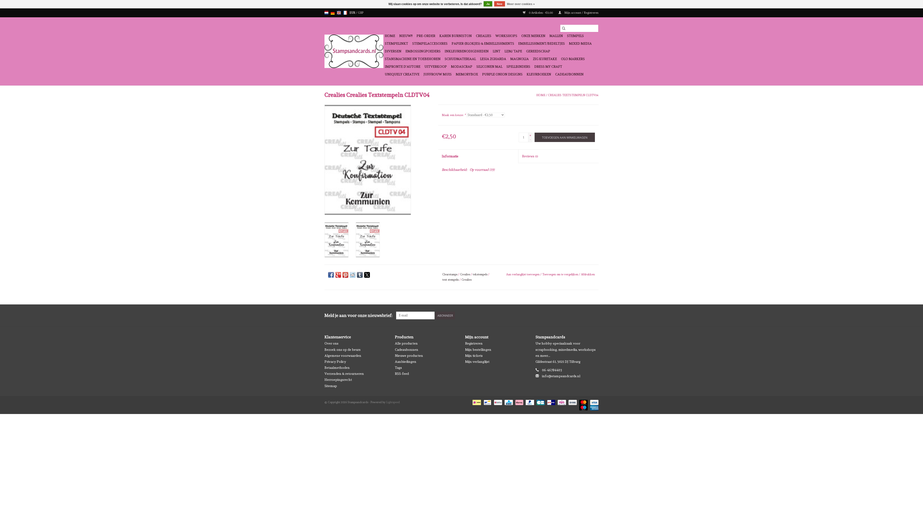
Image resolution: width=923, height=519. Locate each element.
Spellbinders (518, 66)
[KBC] (508, 401)
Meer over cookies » (521, 4)
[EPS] (561, 401)
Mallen (556, 36)
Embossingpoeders (423, 51)
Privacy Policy (335, 362)
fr (345, 13)
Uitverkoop (435, 66)
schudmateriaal (460, 59)
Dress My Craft (548, 66)
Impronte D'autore (402, 66)
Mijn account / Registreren (581, 12)
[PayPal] (529, 401)
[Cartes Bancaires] (540, 401)
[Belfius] (497, 401)
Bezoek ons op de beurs (342, 350)
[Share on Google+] (338, 275)
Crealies (483, 36)
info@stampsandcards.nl (561, 376)
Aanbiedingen (405, 362)
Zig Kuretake (545, 59)
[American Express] (593, 407)
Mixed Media (580, 43)
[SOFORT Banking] (519, 401)
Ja (488, 4)
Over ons (331, 343)
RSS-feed (402, 374)
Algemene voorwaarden (342, 356)
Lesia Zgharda (493, 59)
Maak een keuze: (454, 115)
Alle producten (406, 343)
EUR (352, 12)
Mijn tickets (474, 356)
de (333, 13)
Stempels (575, 36)
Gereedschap (538, 51)
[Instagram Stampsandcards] (595, 315)
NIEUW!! (405, 36)
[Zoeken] (563, 28)
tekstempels (480, 274)
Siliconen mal (489, 66)
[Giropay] (550, 401)
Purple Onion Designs (502, 74)
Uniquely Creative (402, 74)
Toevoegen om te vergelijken (560, 274)
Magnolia (519, 59)
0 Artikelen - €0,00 (541, 12)
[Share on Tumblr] (360, 275)
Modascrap (461, 66)
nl (326, 13)
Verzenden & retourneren (344, 374)
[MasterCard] (583, 401)
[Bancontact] (487, 401)
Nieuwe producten (409, 356)
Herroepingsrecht (338, 380)
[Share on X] (367, 275)
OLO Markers (573, 59)
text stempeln (450, 279)
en (339, 13)
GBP (360, 12)
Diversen (393, 51)
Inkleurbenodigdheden (467, 51)
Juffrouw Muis (438, 74)
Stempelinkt (396, 43)
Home (390, 36)
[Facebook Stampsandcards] (586, 315)
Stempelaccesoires (430, 43)
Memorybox (467, 74)
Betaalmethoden (337, 368)
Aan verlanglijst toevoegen (523, 274)
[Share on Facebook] (331, 275)
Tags (398, 368)
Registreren (474, 343)
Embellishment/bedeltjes (541, 43)
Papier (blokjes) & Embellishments (483, 43)
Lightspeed (393, 402)
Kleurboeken (539, 74)
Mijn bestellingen (478, 350)
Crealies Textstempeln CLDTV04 (573, 95)
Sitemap (330, 386)
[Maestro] (583, 407)
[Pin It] (345, 275)
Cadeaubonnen (569, 74)
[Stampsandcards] (353, 51)
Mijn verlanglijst (477, 362)
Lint (496, 51)
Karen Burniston (455, 36)
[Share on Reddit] (352, 275)
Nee (499, 4)
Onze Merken (533, 36)
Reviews (530, 156)
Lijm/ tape (513, 51)
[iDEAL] (476, 401)
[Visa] (593, 401)
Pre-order (426, 36)
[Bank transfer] (572, 401)
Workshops (506, 36)
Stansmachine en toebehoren (413, 59)
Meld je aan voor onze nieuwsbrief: (358, 315)
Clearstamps (449, 274)
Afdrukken (588, 274)
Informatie (450, 156)
